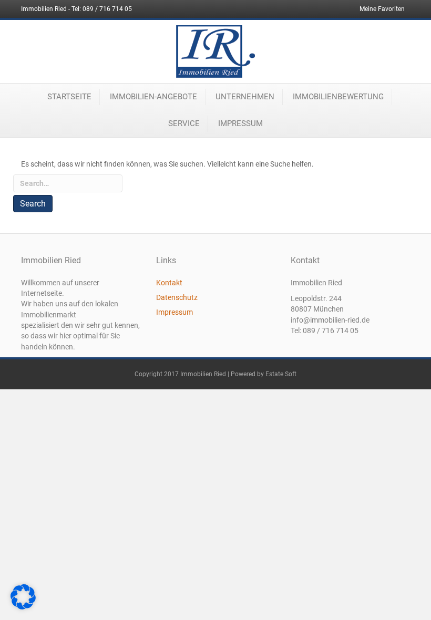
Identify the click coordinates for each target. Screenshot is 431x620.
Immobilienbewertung (338, 96)
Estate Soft (280, 374)
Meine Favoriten (382, 9)
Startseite (69, 96)
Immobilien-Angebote (153, 96)
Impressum (240, 123)
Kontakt (169, 282)
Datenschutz (177, 297)
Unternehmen (245, 96)
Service (184, 123)
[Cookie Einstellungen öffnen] (23, 607)
